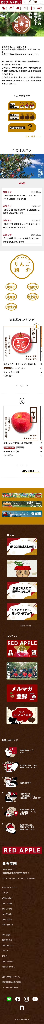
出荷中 (23, 368)
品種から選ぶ (7, 898)
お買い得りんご (7, 945)
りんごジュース (7, 961)
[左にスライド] (16, 385)
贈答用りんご (7, 940)
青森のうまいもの (8, 966)
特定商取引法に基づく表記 (11, 982)
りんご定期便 (7, 903)
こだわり (5, 892)
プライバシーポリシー (10, 987)
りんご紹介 (30, 136)
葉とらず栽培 (7, 908)
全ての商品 (6, 934)
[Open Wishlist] (25, 2)
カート (35, 2)
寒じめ (4, 956)
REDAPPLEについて (9, 887)
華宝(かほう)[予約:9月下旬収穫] (18, 443)
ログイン (30, 2)
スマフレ (5, 950)
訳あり (7, 368)
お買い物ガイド (7, 924)
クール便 (15, 368)
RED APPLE (25, 1019)
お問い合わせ (7, 919)
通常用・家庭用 (9, 448)
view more (25, 626)
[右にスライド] (27, 385)
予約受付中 (20, 448)
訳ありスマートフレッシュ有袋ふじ (20, 364)
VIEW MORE (28, 471)
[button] (41, 2)
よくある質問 (7, 914)
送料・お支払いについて (11, 976)
